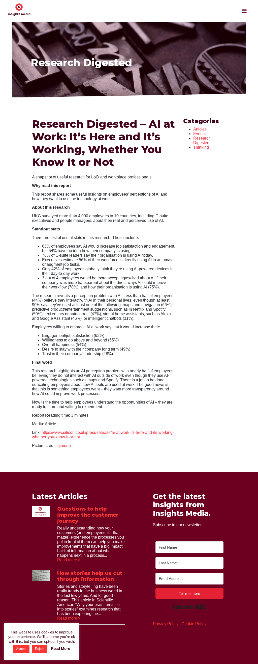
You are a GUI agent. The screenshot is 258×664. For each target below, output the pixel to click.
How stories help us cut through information (89, 576)
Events (199, 133)
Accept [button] (21, 649)
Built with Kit (189, 607)
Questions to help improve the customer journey (87, 515)
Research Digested (202, 140)
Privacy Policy (165, 624)
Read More (60, 648)
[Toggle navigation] (244, 11)
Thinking (201, 147)
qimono (64, 445)
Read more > (68, 560)
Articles (200, 129)
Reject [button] (39, 649)
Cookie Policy (193, 624)
